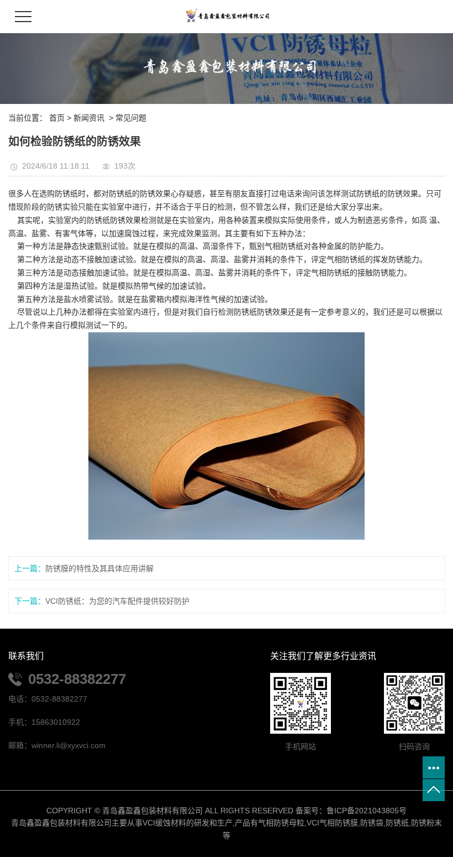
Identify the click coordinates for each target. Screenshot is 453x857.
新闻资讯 (88, 117)
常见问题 (130, 117)
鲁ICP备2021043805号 (366, 810)
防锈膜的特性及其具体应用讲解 (99, 568)
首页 (57, 117)
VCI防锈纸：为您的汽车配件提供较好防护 (117, 601)
